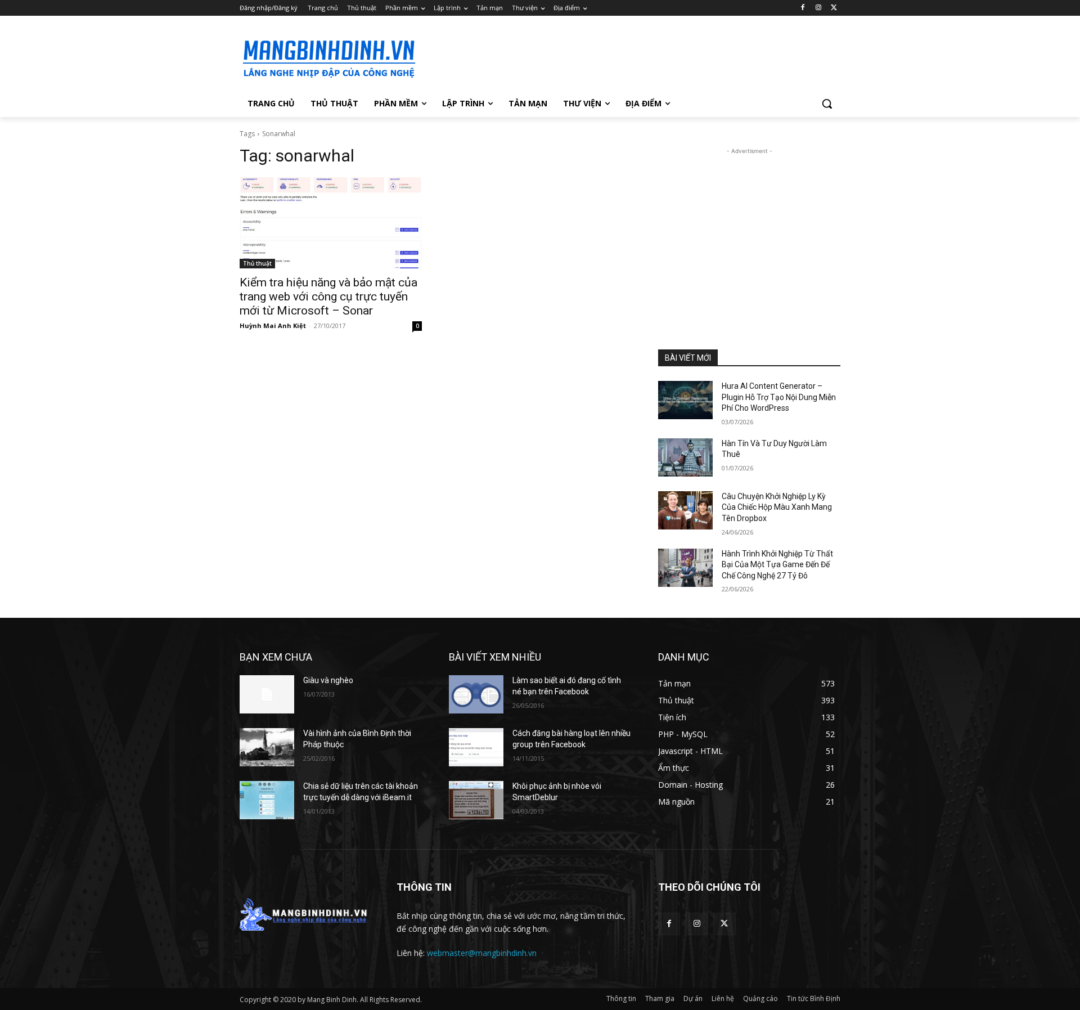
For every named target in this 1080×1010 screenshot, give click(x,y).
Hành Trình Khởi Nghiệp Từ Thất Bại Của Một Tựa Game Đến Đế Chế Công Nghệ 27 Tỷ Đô (777, 564)
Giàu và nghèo (328, 680)
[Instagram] (818, 8)
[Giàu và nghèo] (267, 694)
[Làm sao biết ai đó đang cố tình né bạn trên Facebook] (476, 694)
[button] (826, 103)
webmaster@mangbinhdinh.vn (482, 953)
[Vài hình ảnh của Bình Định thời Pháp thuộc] (267, 747)
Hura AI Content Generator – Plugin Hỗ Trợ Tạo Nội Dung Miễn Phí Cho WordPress (779, 396)
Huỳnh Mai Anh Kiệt (273, 325)
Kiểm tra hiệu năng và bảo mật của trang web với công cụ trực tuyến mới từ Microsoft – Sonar (328, 296)
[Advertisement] (624, 57)
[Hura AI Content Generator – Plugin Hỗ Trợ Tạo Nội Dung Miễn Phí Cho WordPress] (685, 400)
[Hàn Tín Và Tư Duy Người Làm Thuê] (685, 457)
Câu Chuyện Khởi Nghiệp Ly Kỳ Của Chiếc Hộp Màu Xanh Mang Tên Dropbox (777, 507)
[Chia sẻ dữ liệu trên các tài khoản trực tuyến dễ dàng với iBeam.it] (267, 800)
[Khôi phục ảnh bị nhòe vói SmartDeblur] (476, 800)
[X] (833, 8)
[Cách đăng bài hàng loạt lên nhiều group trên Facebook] (476, 747)
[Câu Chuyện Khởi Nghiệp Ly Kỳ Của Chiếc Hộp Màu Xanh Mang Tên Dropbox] (685, 510)
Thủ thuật (257, 263)
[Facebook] (802, 8)
